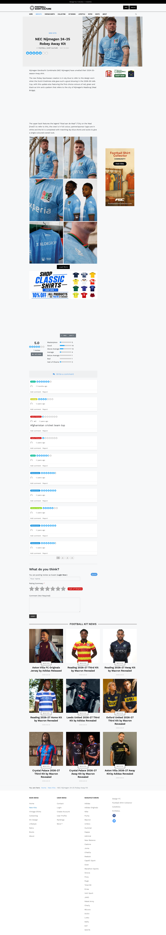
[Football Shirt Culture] (40, 8)
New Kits (46, 663)
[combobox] (136, 14)
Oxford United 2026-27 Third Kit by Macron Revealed (120, 720)
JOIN (126, 7)
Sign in (133, 7)
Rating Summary (37, 583)
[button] (63, 824)
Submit (33, 616)
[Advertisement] (63, 107)
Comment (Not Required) (39, 596)
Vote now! (37, 354)
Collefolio (89, 2)
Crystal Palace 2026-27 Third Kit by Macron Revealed (46, 773)
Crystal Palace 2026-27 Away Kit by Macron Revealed (83, 773)
